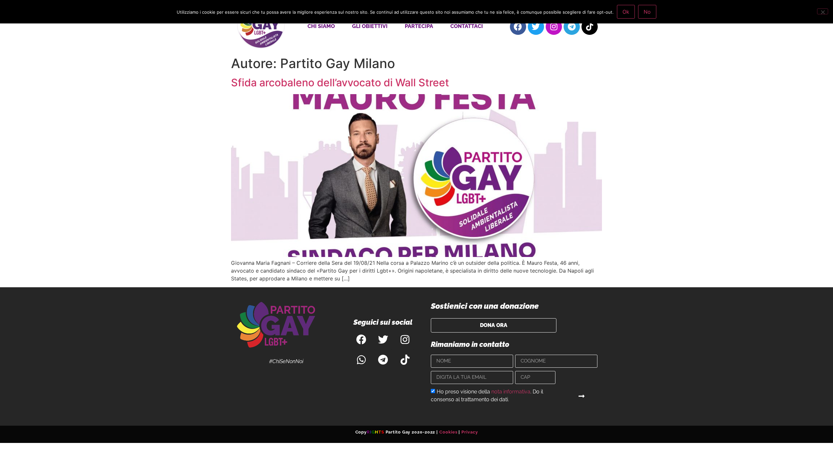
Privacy (469, 432)
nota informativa (510, 391)
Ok (625, 11)
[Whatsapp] (361, 359)
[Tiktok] (589, 27)
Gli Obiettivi (370, 26)
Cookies (448, 432)
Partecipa (419, 26)
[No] (822, 11)
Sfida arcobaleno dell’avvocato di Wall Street (340, 82)
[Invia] (582, 396)
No (647, 11)
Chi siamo (321, 26)
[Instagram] (554, 27)
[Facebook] (518, 27)
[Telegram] (572, 27)
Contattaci (466, 26)
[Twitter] (536, 27)
